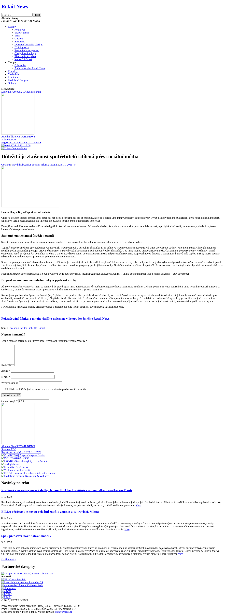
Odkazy (12, 83)
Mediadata (13, 74)
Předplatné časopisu (18, 80)
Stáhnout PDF (8, 139)
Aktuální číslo (18, 136)
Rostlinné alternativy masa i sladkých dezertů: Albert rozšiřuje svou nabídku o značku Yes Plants (66, 490)
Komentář (7, 365)
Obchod (18, 38)
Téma (17, 35)
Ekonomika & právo (25, 56)
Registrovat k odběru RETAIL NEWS (21, 142)
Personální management (26, 50)
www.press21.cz (63, 611)
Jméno (5, 370)
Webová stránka (9, 383)
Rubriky (12, 26)
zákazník (52, 164)
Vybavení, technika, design (28, 44)
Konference (14, 77)
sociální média (39, 164)
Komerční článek (23, 59)
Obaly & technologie (25, 53)
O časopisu (20, 65)
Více (138, 505)
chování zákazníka (21, 164)
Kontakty (13, 71)
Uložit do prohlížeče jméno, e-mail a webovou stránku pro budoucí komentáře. (46, 389)
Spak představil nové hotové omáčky (26, 536)
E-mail (5, 376)
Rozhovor (19, 29)
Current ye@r (9, 401)
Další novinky (8, 559)
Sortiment (19, 41)
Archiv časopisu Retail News (29, 68)
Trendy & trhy (21, 32)
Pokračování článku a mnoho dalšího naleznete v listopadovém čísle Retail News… (56, 318)
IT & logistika (21, 47)
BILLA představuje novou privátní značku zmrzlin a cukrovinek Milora (50, 511)
